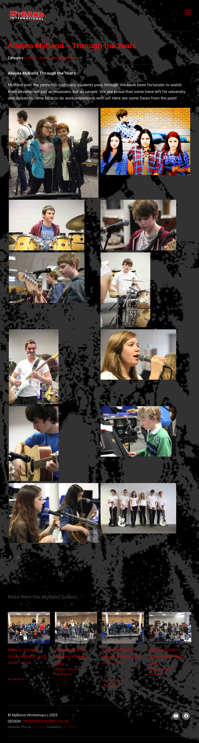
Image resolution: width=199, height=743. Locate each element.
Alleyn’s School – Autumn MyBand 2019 (71, 656)
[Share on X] (18, 557)
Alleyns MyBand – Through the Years (72, 46)
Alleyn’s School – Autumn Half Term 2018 (166, 656)
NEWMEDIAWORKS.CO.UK (46, 721)
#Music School (112, 680)
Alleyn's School (38, 58)
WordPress (69, 727)
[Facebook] (186, 716)
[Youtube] (176, 716)
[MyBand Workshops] (27, 15)
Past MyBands (63, 58)
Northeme (38, 727)
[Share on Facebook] (10, 557)
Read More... (17, 679)
